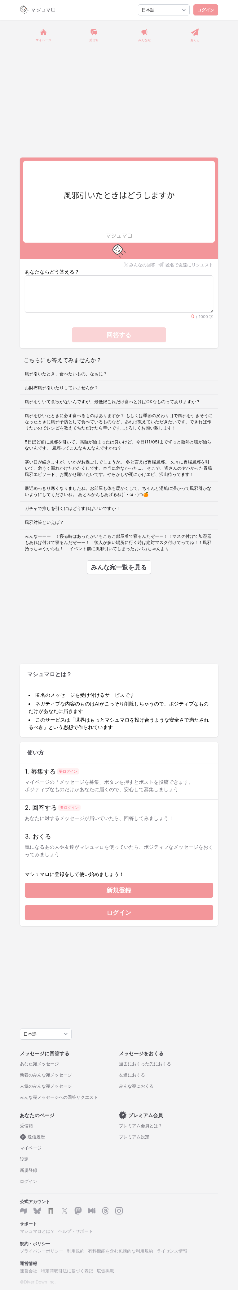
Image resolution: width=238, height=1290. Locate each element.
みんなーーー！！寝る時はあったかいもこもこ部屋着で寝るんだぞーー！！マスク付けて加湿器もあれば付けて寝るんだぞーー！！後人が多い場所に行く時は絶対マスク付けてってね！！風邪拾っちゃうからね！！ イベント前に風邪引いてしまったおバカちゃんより (118, 542)
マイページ (31, 1147)
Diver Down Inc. (40, 1281)
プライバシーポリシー (41, 1250)
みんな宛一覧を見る (119, 567)
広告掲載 (105, 1270)
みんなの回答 (142, 264)
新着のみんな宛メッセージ (46, 1074)
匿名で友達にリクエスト (189, 264)
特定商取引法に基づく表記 (67, 1270)
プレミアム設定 (134, 1136)
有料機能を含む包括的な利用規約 (120, 1250)
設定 (24, 1159)
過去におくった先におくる (145, 1063)
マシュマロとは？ (37, 1231)
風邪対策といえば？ (44, 522)
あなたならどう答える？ (52, 272)
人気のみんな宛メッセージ (46, 1086)
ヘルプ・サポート (75, 1231)
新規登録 (119, 890)
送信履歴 (33, 1136)
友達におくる (132, 1074)
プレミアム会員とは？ (140, 1125)
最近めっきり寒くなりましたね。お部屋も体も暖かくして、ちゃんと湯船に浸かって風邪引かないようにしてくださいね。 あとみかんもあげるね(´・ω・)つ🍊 (118, 491)
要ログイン (68, 771)
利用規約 (75, 1250)
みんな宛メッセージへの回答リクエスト (59, 1097)
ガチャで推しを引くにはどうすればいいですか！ (72, 508)
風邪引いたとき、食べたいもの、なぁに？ (66, 373)
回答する (119, 335)
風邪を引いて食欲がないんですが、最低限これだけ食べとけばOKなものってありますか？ (112, 401)
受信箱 (26, 1125)
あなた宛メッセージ (39, 1063)
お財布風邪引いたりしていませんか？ (62, 387)
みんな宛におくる (136, 1086)
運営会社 (28, 1270)
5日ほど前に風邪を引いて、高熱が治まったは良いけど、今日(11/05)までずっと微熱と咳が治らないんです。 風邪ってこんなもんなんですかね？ (118, 445)
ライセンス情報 (172, 1250)
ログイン (205, 9)
